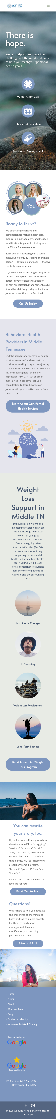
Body (10, 1014)
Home (11, 994)
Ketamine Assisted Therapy (22, 1024)
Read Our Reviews (28, 891)
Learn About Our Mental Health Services (28, 406)
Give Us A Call (28, 943)
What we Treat (16, 1009)
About (11, 1004)
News (11, 999)
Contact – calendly (18, 1019)
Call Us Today (28, 304)
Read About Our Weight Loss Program (28, 764)
